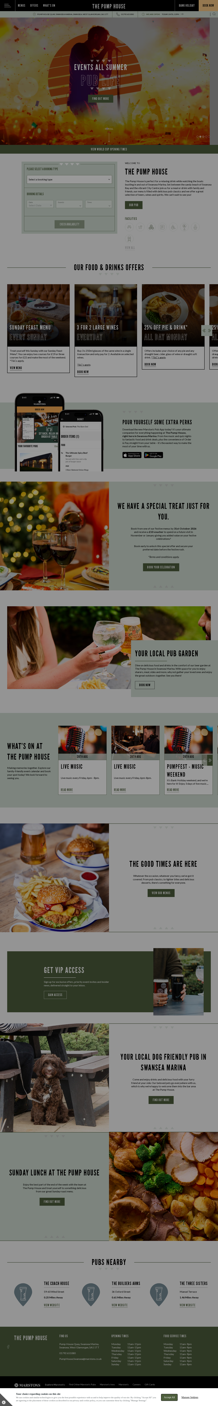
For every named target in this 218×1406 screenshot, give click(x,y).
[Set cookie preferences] (6, 1399)
